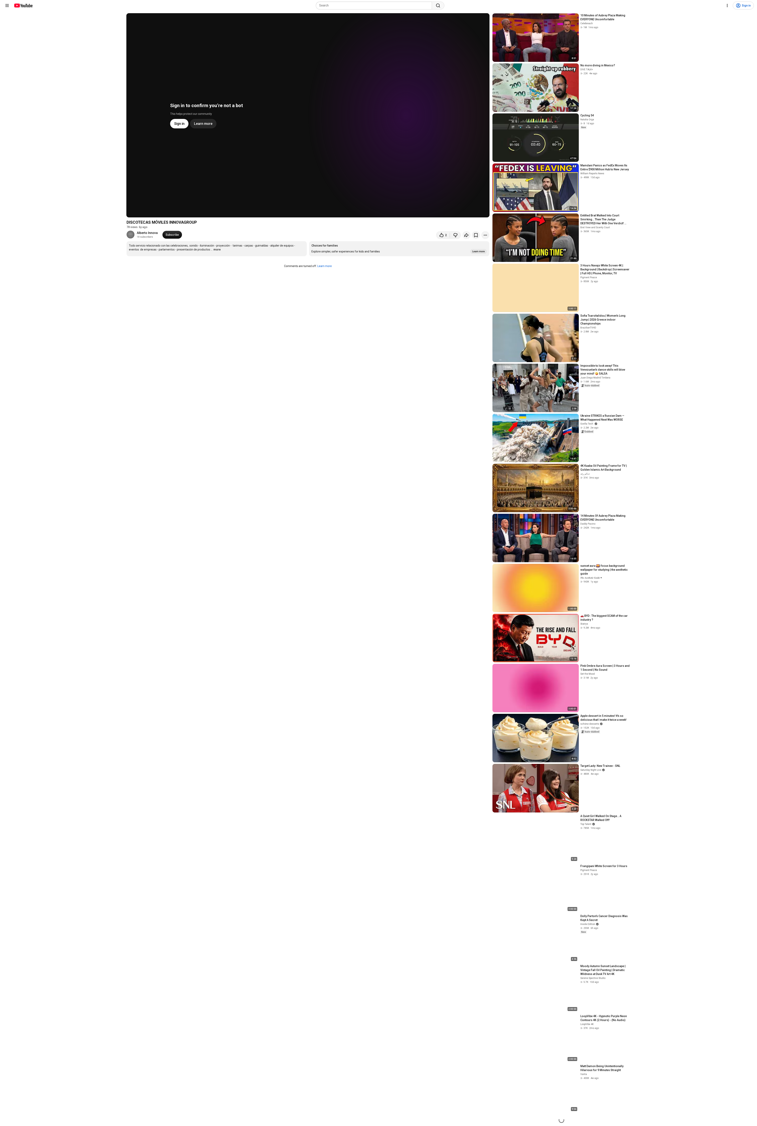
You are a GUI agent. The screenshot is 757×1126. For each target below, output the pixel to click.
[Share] (466, 235)
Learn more (324, 266)
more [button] (217, 249)
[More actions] (485, 235)
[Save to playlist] (476, 235)
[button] (399, 248)
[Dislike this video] (455, 235)
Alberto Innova (147, 233)
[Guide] (7, 5)
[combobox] (375, 5)
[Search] (438, 5)
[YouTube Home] (23, 5)
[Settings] (727, 5)
